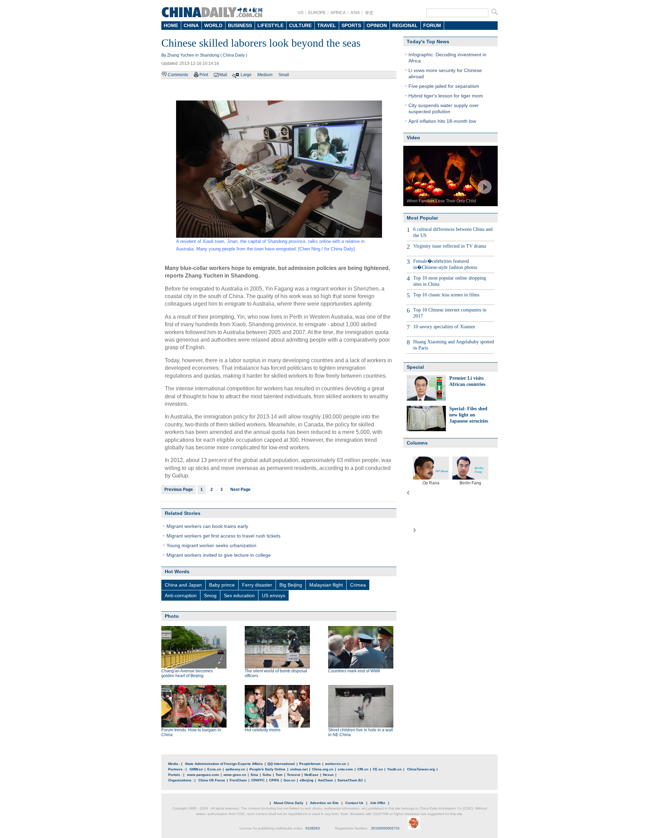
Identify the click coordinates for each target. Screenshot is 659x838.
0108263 (312, 828)
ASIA (355, 12)
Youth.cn (394, 769)
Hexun (328, 775)
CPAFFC (258, 780)
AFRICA (338, 12)
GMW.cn (196, 769)
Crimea (358, 585)
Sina (254, 775)
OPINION (377, 25)
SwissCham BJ (350, 780)
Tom (279, 775)
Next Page (240, 489)
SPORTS (351, 25)
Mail (223, 74)
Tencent (293, 775)
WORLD (213, 25)
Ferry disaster (257, 585)
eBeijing (306, 780)
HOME (171, 25)
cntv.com (345, 769)
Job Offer (377, 803)
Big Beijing (290, 585)
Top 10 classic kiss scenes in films (446, 294)
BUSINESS (240, 25)
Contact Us (354, 803)
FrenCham (238, 780)
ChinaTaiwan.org (421, 769)
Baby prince (222, 585)
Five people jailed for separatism (443, 86)
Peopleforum (310, 764)
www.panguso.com (203, 775)
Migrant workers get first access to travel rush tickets (223, 536)
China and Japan (183, 585)
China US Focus (211, 780)
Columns (417, 443)
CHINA (191, 25)
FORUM (432, 25)
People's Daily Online (268, 769)
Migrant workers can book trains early (207, 526)
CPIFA (274, 780)
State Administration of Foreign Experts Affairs (224, 764)
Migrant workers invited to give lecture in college (218, 555)
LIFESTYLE (270, 25)
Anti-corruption (181, 595)
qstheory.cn (235, 769)
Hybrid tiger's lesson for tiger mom (445, 95)
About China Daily (288, 803)
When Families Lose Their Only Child (441, 201)
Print (203, 74)
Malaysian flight (326, 585)
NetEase (311, 775)
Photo (172, 616)
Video (413, 137)
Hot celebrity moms (262, 730)
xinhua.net (299, 769)
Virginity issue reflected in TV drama (449, 246)
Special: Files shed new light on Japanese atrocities (468, 415)
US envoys (273, 595)
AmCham (325, 780)
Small (283, 74)
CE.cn (378, 769)
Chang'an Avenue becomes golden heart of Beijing (187, 673)
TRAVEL (326, 25)
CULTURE (300, 25)
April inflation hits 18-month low (442, 121)
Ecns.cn (214, 769)
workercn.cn (335, 764)
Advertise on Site (324, 803)
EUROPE (317, 12)
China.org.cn (322, 769)
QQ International (281, 764)
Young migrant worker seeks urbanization (211, 545)
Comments (178, 74)
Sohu (267, 775)
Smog (210, 595)
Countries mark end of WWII (354, 671)
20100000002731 (385, 828)
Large (246, 74)
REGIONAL (405, 25)
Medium (265, 74)
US (300, 12)
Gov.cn (289, 780)
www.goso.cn (234, 775)
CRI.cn (362, 769)
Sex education (239, 595)
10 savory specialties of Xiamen (444, 326)
